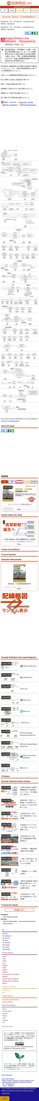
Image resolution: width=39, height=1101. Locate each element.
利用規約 (10, 1040)
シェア (33, 33)
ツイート (26, 33)
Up (4, 1078)
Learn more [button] (5, 1093)
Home (7, 1078)
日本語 (5, 1085)
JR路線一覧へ (19, 910)
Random (11, 1078)
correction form (14, 421)
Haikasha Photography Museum (22, 1082)
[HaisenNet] (19, 3)
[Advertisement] (19, 126)
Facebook (9, 1080)
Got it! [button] (5, 1098)
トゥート (29, 33)
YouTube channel (7, 1082)
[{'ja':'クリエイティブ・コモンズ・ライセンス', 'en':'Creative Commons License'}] (19, 1044)
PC (3, 1084)
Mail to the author (7, 1026)
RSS (32, 1080)
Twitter (4, 1080)
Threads (21, 1080)
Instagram (16, 1080)
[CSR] (19, 1061)
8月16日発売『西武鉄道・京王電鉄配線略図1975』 (19, 17)
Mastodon (28, 1080)
